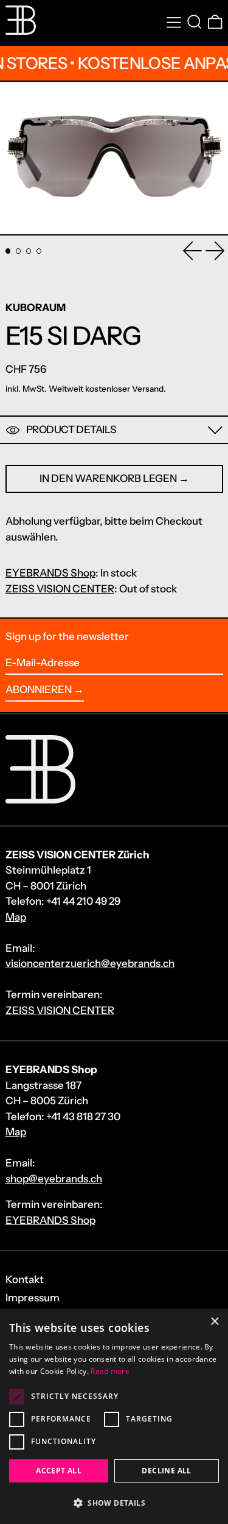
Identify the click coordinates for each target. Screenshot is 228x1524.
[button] (194, 22)
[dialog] (114, 1416)
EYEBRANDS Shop (50, 573)
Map (15, 917)
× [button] (214, 1321)
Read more (110, 1371)
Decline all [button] (166, 1470)
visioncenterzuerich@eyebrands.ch (89, 963)
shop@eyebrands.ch (53, 1179)
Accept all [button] (58, 1470)
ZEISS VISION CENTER (59, 589)
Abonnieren (38, 689)
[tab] (8, 251)
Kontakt (24, 1279)
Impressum (32, 1298)
